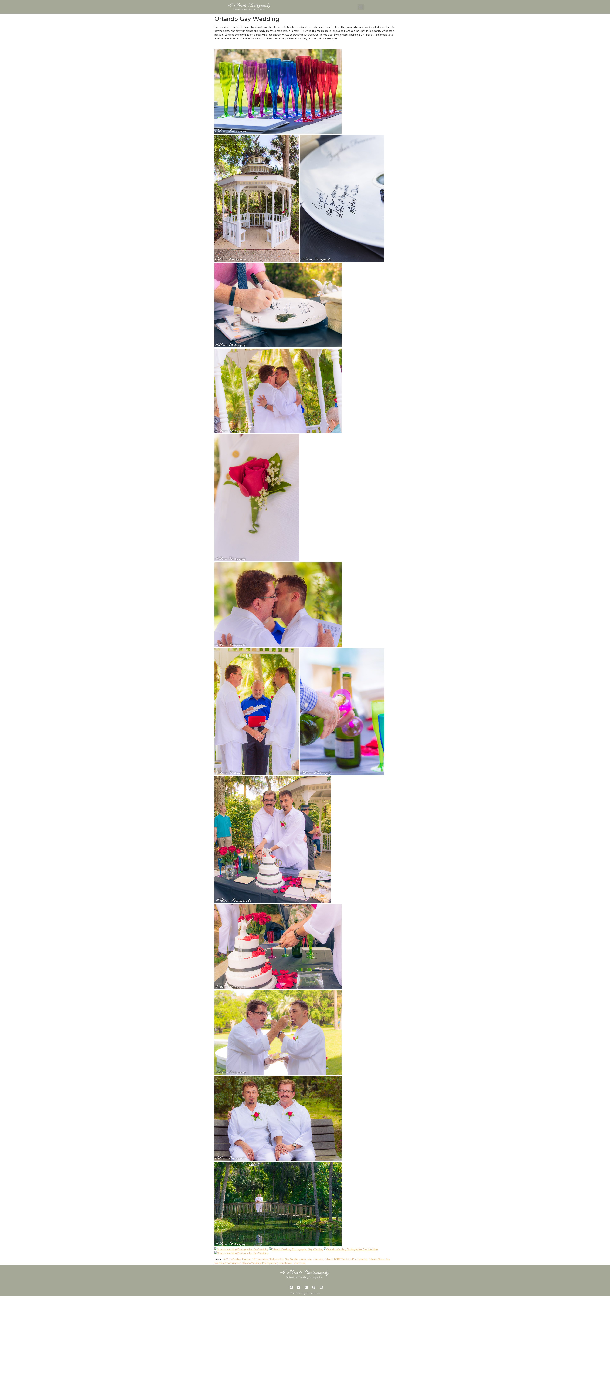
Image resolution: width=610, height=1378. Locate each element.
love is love (305, 1259)
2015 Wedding (232, 1259)
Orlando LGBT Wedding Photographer (346, 1259)
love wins (318, 1259)
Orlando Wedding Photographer (260, 1263)
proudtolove (285, 1263)
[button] (361, 7)
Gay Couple (291, 1259)
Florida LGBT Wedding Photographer (263, 1259)
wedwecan (300, 1263)
